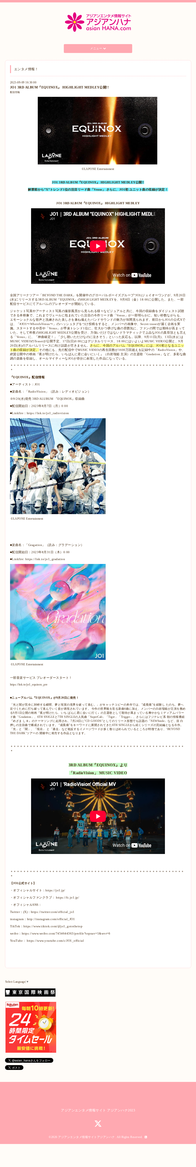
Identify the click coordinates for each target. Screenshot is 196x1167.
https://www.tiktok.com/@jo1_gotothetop (52, 926)
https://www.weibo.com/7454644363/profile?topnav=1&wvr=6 (66, 933)
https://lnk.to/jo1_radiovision (48, 413)
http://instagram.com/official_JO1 (51, 919)
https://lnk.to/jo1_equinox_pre (29, 684)
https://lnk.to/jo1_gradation (45, 559)
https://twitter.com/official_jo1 (53, 912)
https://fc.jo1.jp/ (67, 897)
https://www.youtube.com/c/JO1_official (55, 940)
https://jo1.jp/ (55, 890)
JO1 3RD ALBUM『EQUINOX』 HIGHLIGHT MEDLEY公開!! (59, 87)
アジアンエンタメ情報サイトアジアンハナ (86, 1137)
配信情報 (15, 92)
